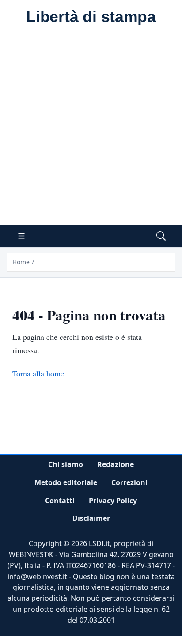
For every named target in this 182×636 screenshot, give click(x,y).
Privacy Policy (113, 500)
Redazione (115, 464)
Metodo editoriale (65, 482)
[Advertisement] (91, 130)
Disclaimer (91, 518)
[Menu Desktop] (21, 236)
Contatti (60, 500)
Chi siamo (65, 464)
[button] (161, 236)
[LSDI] (91, 17)
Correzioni (129, 482)
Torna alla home (38, 373)
